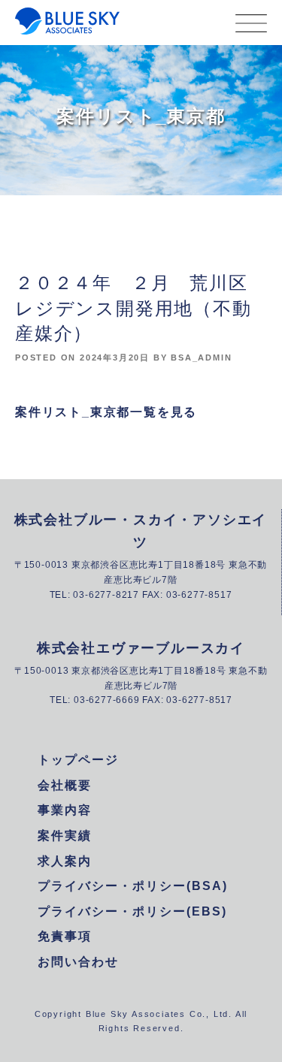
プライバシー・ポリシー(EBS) (132, 911)
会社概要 (65, 785)
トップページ (78, 759)
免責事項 (65, 936)
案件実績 (65, 835)
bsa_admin (201, 357)
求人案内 (65, 861)
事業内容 (65, 810)
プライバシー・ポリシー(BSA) (133, 885)
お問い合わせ (78, 961)
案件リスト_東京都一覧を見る (106, 412)
